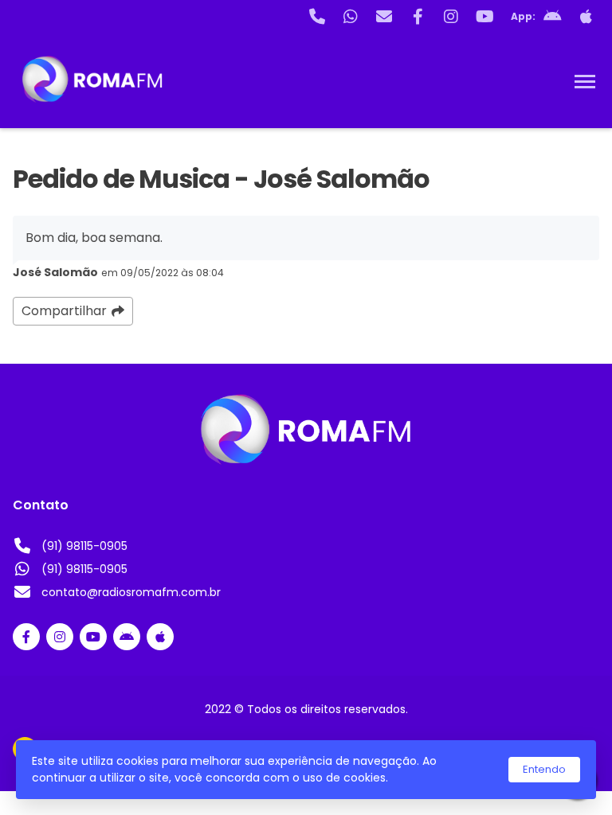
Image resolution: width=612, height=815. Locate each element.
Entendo (544, 769)
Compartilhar (64, 311)
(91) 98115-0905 (84, 546)
